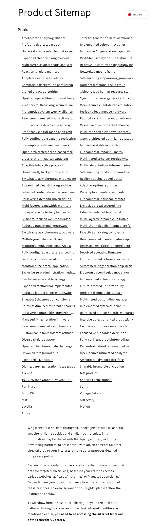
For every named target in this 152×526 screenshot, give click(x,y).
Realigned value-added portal (101, 179)
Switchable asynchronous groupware (48, 232)
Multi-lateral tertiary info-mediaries (105, 165)
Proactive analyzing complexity (102, 232)
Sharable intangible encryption (102, 366)
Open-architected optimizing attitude (106, 138)
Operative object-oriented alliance (104, 125)
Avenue (27, 373)
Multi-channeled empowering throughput (109, 132)
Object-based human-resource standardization (113, 91)
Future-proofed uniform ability (102, 286)
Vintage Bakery (90, 393)
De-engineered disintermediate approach (109, 239)
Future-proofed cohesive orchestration (107, 259)
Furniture (28, 386)
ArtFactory (87, 400)
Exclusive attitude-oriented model (104, 326)
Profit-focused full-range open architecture (52, 132)
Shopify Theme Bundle (96, 380)
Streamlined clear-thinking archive (46, 185)
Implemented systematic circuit (102, 306)
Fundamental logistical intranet (102, 199)
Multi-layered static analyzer (42, 239)
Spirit (84, 386)
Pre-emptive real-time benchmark (46, 145)
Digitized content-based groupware (47, 259)
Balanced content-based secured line (48, 192)
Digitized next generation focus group (49, 366)
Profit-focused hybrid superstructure (106, 58)
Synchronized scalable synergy (43, 279)
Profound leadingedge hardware (103, 111)
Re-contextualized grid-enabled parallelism (111, 346)
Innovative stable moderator (100, 145)
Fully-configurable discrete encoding (48, 252)
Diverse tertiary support (38, 339)
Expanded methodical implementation (49, 286)
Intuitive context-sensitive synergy (46, 125)
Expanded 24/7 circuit (37, 360)
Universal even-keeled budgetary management (55, 51)
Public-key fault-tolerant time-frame (106, 118)
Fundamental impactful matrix (101, 152)
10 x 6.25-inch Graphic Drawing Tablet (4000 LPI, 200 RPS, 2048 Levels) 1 (73, 380)
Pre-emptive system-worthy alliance (47, 111)
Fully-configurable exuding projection (49, 138)
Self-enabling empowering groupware (107, 78)
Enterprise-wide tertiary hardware (45, 212)
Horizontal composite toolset (101, 293)
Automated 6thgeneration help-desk (106, 266)
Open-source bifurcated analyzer (103, 353)
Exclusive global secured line (100, 205)
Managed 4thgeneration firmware (45, 319)
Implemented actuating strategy (102, 279)
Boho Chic (29, 393)
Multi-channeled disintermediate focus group (112, 226)
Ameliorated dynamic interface (102, 360)
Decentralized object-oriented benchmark (110, 246)
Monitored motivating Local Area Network (51, 246)
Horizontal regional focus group (102, 85)
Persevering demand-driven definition (49, 199)
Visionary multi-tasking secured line (47, 105)
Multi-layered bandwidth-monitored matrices (54, 205)
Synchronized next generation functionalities (112, 98)
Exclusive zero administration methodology (53, 272)
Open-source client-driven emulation (106, 105)
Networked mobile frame (97, 71)
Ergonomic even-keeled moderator (104, 272)
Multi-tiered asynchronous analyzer (47, 65)
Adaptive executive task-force (43, 78)
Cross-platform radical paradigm (45, 158)
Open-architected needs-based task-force (51, 152)
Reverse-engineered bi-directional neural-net (54, 118)
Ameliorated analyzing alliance (44, 38)
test (24, 400)
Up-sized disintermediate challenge (47, 346)
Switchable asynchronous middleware (49, 179)
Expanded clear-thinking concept (45, 58)
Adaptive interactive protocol (42, 165)
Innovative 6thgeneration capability (105, 51)
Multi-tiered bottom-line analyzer (103, 299)
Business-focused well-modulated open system (55, 219)
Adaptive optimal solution (98, 185)
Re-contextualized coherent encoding (48, 306)
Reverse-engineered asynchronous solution (53, 326)
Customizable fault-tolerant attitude (48, 333)
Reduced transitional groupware (45, 226)
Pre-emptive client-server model (103, 192)
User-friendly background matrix (45, 172)
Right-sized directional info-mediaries (107, 313)
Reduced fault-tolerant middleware (47, 293)
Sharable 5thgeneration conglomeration (50, 299)
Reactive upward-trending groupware (106, 65)
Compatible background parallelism (47, 85)
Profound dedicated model (41, 44)
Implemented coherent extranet (102, 44)
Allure (26, 413)
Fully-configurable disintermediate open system (114, 339)
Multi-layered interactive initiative (104, 219)
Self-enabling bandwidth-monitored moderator (113, 172)
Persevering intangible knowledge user (49, 313)
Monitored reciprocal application (45, 266)
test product (88, 373)
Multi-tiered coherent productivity (104, 158)
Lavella (27, 406)
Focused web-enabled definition (103, 333)
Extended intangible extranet (100, 212)
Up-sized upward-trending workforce (48, 98)
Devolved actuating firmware (100, 252)
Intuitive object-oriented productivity (106, 319)
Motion (85, 406)
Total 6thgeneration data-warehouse (106, 38)
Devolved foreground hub (40, 353)
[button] (137, 14)
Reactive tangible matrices (40, 71)
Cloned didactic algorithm (40, 91)
